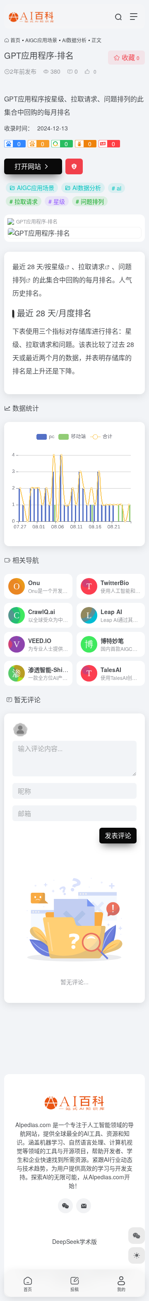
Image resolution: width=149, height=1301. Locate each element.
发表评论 (118, 835)
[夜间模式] (136, 1255)
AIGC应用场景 (41, 39)
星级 (58, 266)
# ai (116, 188)
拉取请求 (91, 266)
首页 (15, 39)
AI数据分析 (74, 39)
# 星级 (56, 201)
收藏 (130, 57)
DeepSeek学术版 (74, 1241)
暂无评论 (27, 699)
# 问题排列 (90, 201)
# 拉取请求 (24, 201)
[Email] (83, 1205)
